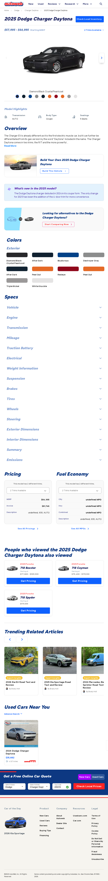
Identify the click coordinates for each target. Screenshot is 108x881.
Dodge (16, 10)
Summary (14, 450)
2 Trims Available (92, 30)
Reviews (43, 825)
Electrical (13, 358)
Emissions (14, 460)
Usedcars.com (80, 815)
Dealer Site (61, 823)
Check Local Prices (89, 786)
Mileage (12, 338)
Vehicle (12, 307)
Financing (44, 835)
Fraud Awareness (97, 852)
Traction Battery (19, 348)
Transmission (17, 328)
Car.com (77, 820)
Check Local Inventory (89, 19)
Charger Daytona (31, 10)
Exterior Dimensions (22, 429)
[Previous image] (6, 58)
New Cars (84, 777)
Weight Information (22, 368)
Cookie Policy (95, 832)
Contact (60, 828)
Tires (10, 399)
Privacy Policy (95, 824)
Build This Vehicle (52, 171)
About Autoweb (60, 817)
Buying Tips (45, 830)
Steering (13, 419)
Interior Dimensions (22, 439)
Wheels (12, 409)
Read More (10, 145)
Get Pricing (28, 580)
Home (6, 10)
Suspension (15, 378)
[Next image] (101, 58)
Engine (11, 317)
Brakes (11, 389)
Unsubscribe (98, 859)
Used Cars (98, 777)
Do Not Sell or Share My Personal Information (97, 842)
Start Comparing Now (57, 224)
